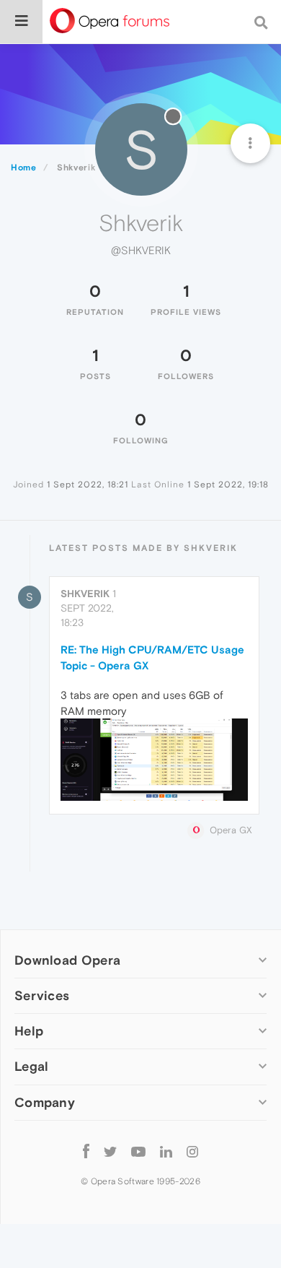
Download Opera (67, 960)
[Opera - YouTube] (138, 1151)
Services (41, 995)
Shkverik (85, 593)
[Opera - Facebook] (86, 1151)
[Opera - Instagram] (192, 1151)
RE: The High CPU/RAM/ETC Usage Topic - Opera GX (152, 657)
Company (44, 1102)
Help (28, 1030)
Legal (31, 1066)
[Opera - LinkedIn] (166, 1151)
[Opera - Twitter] (110, 1151)
